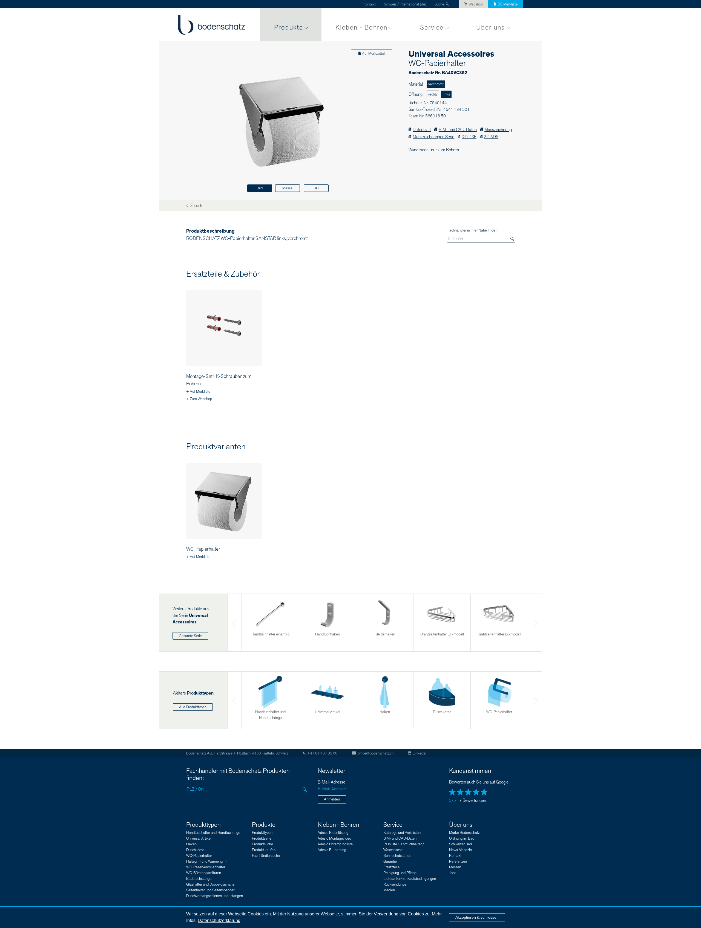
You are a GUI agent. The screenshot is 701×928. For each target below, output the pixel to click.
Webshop (476, 4)
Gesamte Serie (190, 635)
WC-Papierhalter (203, 549)
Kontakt (369, 4)
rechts (433, 94)
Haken (191, 844)
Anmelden (332, 799)
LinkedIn (419, 753)
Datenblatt (422, 130)
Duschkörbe (195, 849)
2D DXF (469, 137)
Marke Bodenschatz (464, 832)
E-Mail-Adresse (331, 782)
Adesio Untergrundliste (335, 844)
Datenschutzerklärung (219, 920)
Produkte (288, 27)
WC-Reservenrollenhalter (205, 867)
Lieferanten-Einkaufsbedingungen (409, 878)
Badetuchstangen (199, 878)
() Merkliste (508, 4)
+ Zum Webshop (199, 398)
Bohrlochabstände (397, 855)
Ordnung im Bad (461, 838)
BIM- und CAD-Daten (457, 130)
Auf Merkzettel (373, 53)
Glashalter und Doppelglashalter (210, 884)
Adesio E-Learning (332, 849)
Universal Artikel (198, 838)
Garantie (390, 861)
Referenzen (458, 861)
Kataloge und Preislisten (402, 832)
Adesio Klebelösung (333, 832)
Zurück (195, 206)
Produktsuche (262, 844)
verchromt (436, 84)
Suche (439, 4)
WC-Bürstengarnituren (203, 872)
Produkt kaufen (263, 849)
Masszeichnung (498, 130)
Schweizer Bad (460, 844)
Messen (455, 867)
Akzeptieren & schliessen (477, 917)
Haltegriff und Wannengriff (206, 861)
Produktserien (262, 838)
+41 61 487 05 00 (322, 753)
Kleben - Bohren (361, 27)
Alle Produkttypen (192, 707)
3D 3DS (491, 137)
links (446, 94)
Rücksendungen (395, 884)
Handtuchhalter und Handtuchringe (213, 832)
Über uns (490, 27)
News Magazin (460, 849)
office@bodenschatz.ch (375, 753)
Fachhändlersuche (266, 855)
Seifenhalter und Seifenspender (210, 890)
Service (432, 27)
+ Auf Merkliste (198, 391)
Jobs (452, 872)
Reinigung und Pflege (399, 872)
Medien (389, 890)
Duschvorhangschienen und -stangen (214, 895)
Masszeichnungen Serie (433, 137)
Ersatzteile (391, 867)
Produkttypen (203, 825)
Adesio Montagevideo (334, 838)
